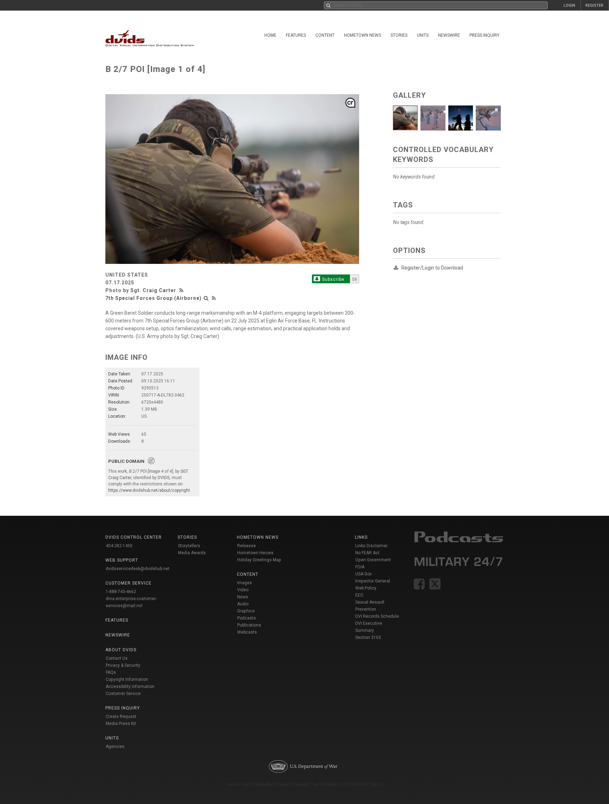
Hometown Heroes (255, 552)
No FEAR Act (367, 552)
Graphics (246, 611)
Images (244, 582)
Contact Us (117, 658)
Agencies (115, 746)
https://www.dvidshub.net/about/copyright (149, 490)
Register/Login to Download (432, 268)
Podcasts (246, 618)
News (242, 596)
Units (423, 35)
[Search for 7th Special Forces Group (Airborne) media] (206, 298)
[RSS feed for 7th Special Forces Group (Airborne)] (214, 298)
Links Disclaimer (371, 545)
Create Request (121, 716)
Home (270, 35)
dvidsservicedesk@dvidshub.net (138, 568)
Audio (242, 604)
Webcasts (247, 632)
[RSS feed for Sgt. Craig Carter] (182, 290)
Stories (398, 35)
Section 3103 (368, 637)
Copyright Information (127, 679)
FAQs (111, 672)
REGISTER (594, 5)
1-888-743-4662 (121, 591)
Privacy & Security (123, 665)
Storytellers (189, 545)
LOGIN (569, 5)
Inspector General (372, 581)
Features (296, 35)
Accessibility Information (130, 686)
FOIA (359, 566)
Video (242, 589)
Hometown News (362, 35)
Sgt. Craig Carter (153, 290)
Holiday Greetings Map (259, 559)
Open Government (373, 559)
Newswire (449, 35)
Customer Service (123, 693)
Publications (249, 625)
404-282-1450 (119, 545)
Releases (246, 545)
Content (324, 35)
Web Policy (365, 588)
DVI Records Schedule (377, 616)
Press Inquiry (484, 35)
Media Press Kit (121, 723)
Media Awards (192, 552)
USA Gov (363, 574)
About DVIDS (120, 649)
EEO (359, 595)
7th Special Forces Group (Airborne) (153, 298)
